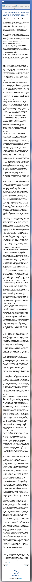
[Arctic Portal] (16, 573)
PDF (10, 562)
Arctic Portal (20, 578)
